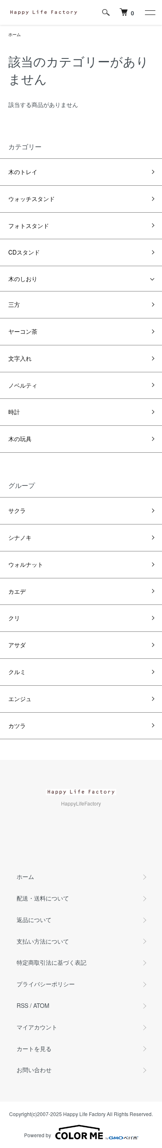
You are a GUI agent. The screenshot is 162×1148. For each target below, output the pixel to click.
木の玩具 (20, 438)
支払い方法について (43, 941)
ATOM (41, 1005)
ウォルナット (25, 564)
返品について (34, 919)
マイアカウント (37, 1027)
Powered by (37, 1134)
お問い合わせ (34, 1069)
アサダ (17, 645)
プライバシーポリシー (46, 984)
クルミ (17, 671)
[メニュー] (149, 12)
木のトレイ (22, 171)
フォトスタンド (28, 225)
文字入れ (20, 358)
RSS (22, 1005)
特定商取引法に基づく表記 (51, 962)
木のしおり (22, 278)
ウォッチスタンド (31, 198)
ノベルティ (22, 385)
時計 (14, 412)
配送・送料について (43, 898)
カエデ (17, 591)
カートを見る (34, 1048)
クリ (14, 618)
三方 (14, 304)
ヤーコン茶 (22, 331)
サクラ (17, 510)
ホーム (14, 34)
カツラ (17, 725)
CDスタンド (24, 252)
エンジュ (20, 698)
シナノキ (20, 537)
